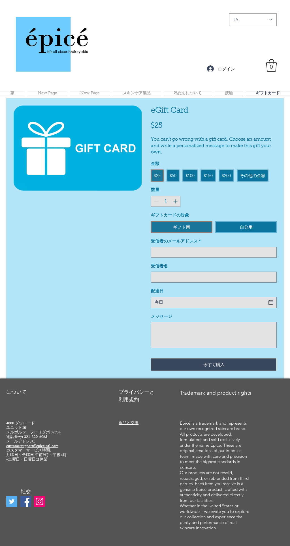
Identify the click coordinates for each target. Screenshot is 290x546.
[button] (271, 65)
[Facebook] (25, 501)
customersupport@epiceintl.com (32, 446)
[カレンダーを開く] (270, 302)
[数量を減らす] (155, 201)
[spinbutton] (165, 201)
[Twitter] (11, 501)
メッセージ (161, 317)
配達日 (157, 291)
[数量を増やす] (176, 201)
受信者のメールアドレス (176, 241)
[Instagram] (39, 501)
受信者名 (159, 266)
